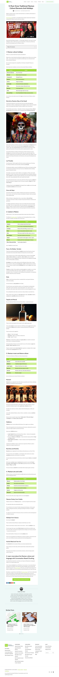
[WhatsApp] (14, 583)
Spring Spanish (9, 17)
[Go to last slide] (7, 623)
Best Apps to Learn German (28, 655)
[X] (10, 583)
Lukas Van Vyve (17, 10)
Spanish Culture (27, 10)
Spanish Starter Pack (19, 646)
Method (25, 1)
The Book (39, 1)
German (32, 1)
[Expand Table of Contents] (34, 46)
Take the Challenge (50, 1)
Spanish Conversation (19, 652)
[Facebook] (7, 583)
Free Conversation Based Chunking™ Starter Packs (38, 648)
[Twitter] (51, 672)
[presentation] (13, 617)
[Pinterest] (11, 583)
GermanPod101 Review (28, 650)
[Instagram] (49, 672)
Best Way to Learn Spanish (18, 655)
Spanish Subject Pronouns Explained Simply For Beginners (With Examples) (29, 625)
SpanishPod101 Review (18, 648)
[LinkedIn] (8, 583)
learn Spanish (17, 567)
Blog (36, 654)
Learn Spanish (23, 10)
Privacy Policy (20, 669)
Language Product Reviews (38, 651)
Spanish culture (25, 571)
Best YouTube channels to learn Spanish (19, 662)
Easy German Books (29, 657)
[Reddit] (13, 583)
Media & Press (48, 649)
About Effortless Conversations (48, 647)
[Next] (35, 623)
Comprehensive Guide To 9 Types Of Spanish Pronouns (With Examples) (12, 625)
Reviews (35, 1)
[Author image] (13, 10)
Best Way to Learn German (28, 647)
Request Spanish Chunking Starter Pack (21, 579)
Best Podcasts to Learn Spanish (19, 658)
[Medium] (53, 672)
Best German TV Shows (29, 652)
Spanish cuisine (14, 217)
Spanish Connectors (18, 651)
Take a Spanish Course (9, 655)
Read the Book (7, 650)
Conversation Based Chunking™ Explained (9, 652)
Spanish (28, 1)
